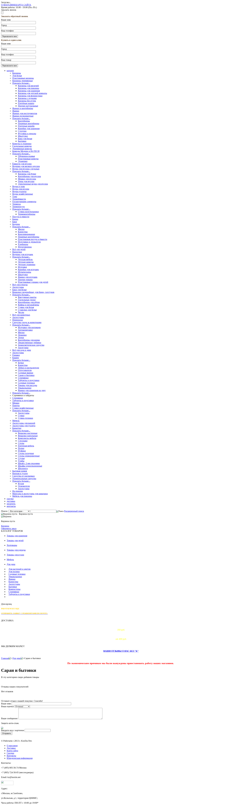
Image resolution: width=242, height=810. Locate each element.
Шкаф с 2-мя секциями (29, 463)
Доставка (11, 748)
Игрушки (22, 267)
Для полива (14, 571)
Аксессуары (18, 287)
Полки (21, 448)
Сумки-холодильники (28, 211)
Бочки (21, 362)
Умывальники (24, 388)
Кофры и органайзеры (28, 305)
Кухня (21, 483)
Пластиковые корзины (23, 78)
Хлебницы (23, 244)
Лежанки (22, 335)
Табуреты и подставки (28, 380)
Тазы (14, 196)
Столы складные (26, 453)
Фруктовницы (25, 247)
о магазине (8, 5)
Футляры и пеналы (27, 133)
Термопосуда (18, 206)
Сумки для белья (26, 307)
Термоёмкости (19, 199)
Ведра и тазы (18, 186)
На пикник (17, 491)
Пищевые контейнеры (28, 123)
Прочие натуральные (28, 106)
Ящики (15, 111)
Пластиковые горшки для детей (33, 282)
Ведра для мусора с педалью (25, 169)
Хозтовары (12, 545)
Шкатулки (23, 136)
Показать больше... (21, 83)
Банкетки (16, 428)
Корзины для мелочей (28, 85)
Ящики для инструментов (24, 113)
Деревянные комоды (22, 148)
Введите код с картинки (12, 730)
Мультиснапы (24, 272)
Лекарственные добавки (29, 342)
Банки (15, 219)
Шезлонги (23, 468)
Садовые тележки (26, 383)
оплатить (11, 504)
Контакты (11, 755)
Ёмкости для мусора (22, 164)
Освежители (24, 486)
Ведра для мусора (20, 189)
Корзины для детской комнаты (32, 93)
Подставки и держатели (29, 242)
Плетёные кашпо (26, 103)
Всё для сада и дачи (21, 350)
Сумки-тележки (25, 418)
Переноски (17, 320)
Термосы (16, 204)
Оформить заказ (8, 528)
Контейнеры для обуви (29, 302)
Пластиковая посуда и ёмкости (32, 239)
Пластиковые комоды (28, 159)
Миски (21, 229)
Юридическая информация (19, 758)
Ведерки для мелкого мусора (26, 166)
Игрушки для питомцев (29, 327)
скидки (10, 498)
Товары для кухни (15, 555)
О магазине (12, 745)
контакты (11, 506)
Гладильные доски (27, 300)
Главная (5, 658)
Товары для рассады (27, 385)
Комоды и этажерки (21, 143)
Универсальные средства (24, 478)
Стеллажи (22, 441)
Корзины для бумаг (27, 174)
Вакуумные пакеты (27, 297)
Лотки (21, 337)
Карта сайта (12, 750)
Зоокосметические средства (31, 345)
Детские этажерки (26, 264)
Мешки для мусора (27, 179)
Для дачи (11, 564)
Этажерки (22, 161)
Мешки (15, 403)
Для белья (17, 75)
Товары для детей (15, 540)
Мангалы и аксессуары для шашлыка (30, 493)
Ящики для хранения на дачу (32, 390)
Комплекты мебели (27, 438)
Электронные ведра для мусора (33, 184)
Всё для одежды (20, 284)
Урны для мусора (26, 181)
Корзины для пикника (28, 88)
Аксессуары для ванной (23, 423)
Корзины (16, 73)
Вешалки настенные (27, 433)
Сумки (21, 415)
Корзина (5, 526)
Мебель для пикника (22, 496)
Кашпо (15, 357)
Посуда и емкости (20, 216)
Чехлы (21, 312)
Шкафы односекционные (30, 466)
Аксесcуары (18, 317)
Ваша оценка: (7, 706)
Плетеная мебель (26, 446)
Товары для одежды (16, 550)
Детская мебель (25, 259)
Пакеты (16, 405)
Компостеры (14, 589)
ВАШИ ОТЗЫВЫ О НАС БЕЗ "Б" (121, 651)
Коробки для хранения (28, 128)
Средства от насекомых (23, 476)
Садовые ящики (25, 373)
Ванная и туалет (20, 473)
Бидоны (16, 224)
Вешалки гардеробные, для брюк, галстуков (33, 292)
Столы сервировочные (29, 456)
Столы (21, 443)
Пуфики (22, 451)
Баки (14, 221)
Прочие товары (25, 279)
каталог (10, 70)
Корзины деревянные (22, 80)
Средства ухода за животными (26, 322)
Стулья (21, 458)
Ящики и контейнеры (22, 108)
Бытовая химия (19, 471)
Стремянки (23, 378)
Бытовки (22, 141)
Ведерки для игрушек (22, 254)
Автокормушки (25, 330)
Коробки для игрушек (28, 269)
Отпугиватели (25, 370)
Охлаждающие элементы (24, 201)
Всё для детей (18, 249)
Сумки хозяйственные (23, 408)
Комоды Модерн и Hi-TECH (25, 151)
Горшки (16, 355)
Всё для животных (21, 315)
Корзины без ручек (27, 101)
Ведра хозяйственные (22, 194)
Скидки (10, 753)
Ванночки (17, 252)
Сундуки (22, 131)
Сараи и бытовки (26, 375)
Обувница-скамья (26, 156)
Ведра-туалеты (19, 191)
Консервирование (26, 234)
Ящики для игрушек (27, 277)
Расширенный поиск (74, 511)
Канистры (23, 232)
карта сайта (23, 5)
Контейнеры (24, 121)
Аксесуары (23, 347)
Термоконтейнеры (26, 214)
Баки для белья (25, 138)
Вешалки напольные (28, 436)
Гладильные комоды (22, 146)
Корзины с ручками (27, 98)
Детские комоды (26, 262)
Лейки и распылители (28, 368)
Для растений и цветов (20, 569)
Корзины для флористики (30, 96)
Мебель (15, 420)
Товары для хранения (17, 536)
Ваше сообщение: (9, 718)
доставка (11, 501)
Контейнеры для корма (29, 340)
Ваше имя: (6, 703)
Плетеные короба (26, 126)
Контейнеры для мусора (29, 176)
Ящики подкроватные (22, 116)
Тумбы (21, 461)
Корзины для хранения (29, 91)
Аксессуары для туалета (23, 425)
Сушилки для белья (27, 310)
